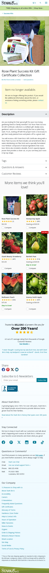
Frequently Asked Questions (12, 503)
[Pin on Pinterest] (8, 369)
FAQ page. (39, 455)
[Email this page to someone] (16, 369)
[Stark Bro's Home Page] (9, 3)
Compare (8, 227)
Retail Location (7, 539)
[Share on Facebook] (3, 369)
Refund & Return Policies (11, 536)
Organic (4, 529)
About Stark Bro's (8, 491)
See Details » (24, 344)
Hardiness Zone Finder (10, 513)
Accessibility (6, 494)
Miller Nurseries (7, 523)
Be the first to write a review (11, 80)
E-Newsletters (7, 500)
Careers (4, 497)
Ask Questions (28, 80)
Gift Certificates (7, 507)
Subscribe (42, 380)
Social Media (6, 545)
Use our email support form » (19, 465)
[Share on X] (12, 369)
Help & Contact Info (9, 516)
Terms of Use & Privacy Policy (13, 549)
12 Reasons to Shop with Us (12, 487)
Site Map (5, 542)
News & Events (7, 526)
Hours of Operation (9, 520)
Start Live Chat (14, 462)
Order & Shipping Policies (11, 532)
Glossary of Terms (8, 510)
